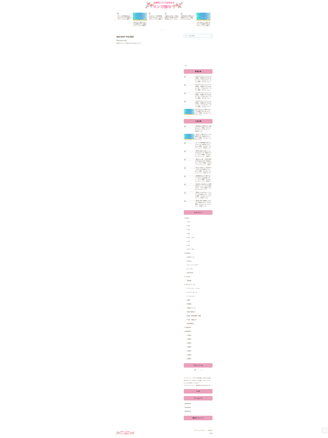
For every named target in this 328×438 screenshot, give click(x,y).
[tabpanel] (124, 19)
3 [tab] (166, 30)
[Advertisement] (198, 52)
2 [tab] (164, 30)
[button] (210, 36)
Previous (115, 20)
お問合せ (210, 430)
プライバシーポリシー (200, 430)
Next (213, 20)
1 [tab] (161, 30)
